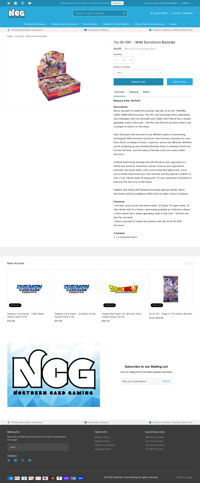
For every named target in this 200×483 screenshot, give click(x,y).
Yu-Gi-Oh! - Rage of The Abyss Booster (170, 313)
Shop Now (117, 3)
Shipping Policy (103, 449)
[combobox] (100, 13)
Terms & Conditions (105, 445)
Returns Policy (102, 441)
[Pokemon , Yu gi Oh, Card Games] (124, 13)
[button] (188, 13)
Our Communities (154, 441)
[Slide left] (186, 263)
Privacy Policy (102, 437)
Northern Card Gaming (125, 477)
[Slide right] (191, 263)
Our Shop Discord (155, 445)
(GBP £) (185, 3)
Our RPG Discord (154, 449)
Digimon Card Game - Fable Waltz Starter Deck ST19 (25, 315)
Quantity (118, 54)
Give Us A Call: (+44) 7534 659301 (161, 3)
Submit (166, 381)
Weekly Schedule (155, 437)
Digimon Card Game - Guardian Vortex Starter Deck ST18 (75, 315)
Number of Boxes (122, 67)
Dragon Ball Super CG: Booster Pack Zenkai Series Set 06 (121, 315)
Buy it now (180, 81)
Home (10, 36)
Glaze (190, 477)
